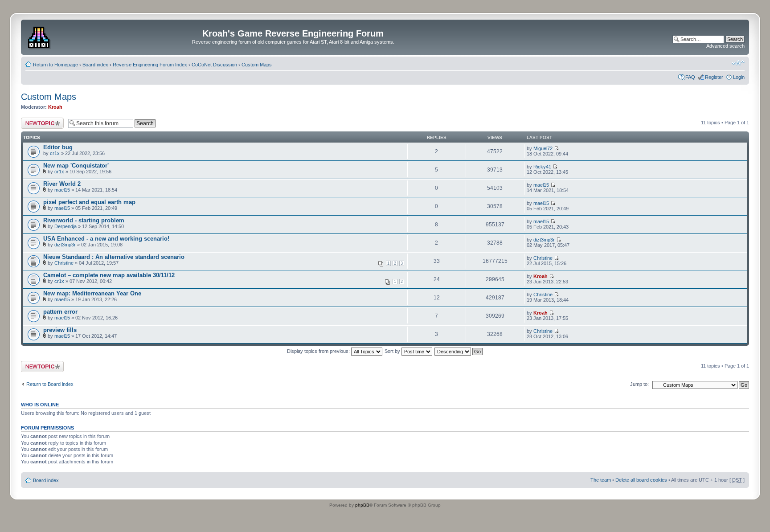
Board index (95, 64)
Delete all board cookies (641, 480)
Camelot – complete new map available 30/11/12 (109, 275)
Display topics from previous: (319, 351)
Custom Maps (257, 64)
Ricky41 (542, 166)
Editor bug (58, 147)
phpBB (362, 505)
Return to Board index (50, 384)
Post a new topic (39, 120)
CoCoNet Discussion (214, 64)
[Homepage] (40, 36)
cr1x (55, 153)
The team (600, 480)
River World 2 (62, 183)
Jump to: (639, 384)
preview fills (60, 330)
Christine (64, 263)
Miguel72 (543, 148)
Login (739, 77)
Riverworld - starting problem (83, 220)
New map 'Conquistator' (76, 165)
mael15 (62, 189)
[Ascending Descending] (458, 351)
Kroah (55, 107)
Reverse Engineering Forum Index (150, 64)
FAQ (690, 77)
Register (714, 77)
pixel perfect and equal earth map (89, 202)
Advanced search (725, 46)
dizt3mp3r (65, 244)
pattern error (60, 311)
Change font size (738, 63)
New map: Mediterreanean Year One (92, 293)
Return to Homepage (55, 64)
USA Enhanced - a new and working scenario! (106, 238)
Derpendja (65, 226)
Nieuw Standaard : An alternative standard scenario (113, 257)
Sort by (393, 351)
